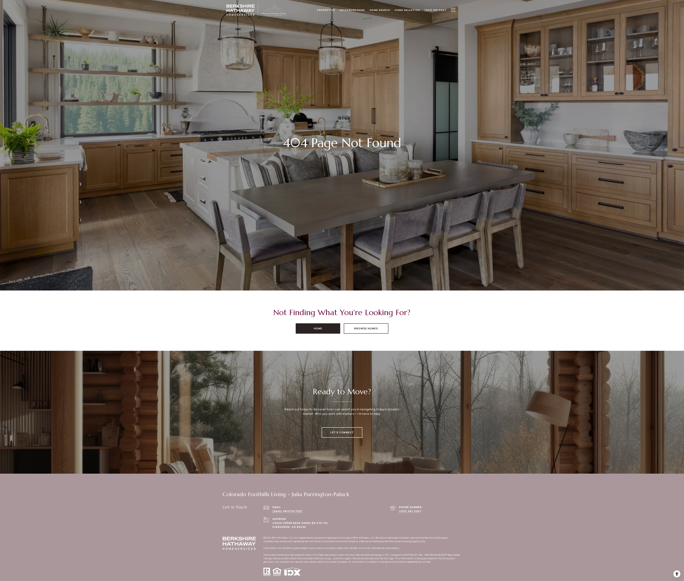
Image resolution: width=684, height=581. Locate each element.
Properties (326, 10)
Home (318, 328)
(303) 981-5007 (410, 511)
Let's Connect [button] (342, 432)
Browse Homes (366, 328)
